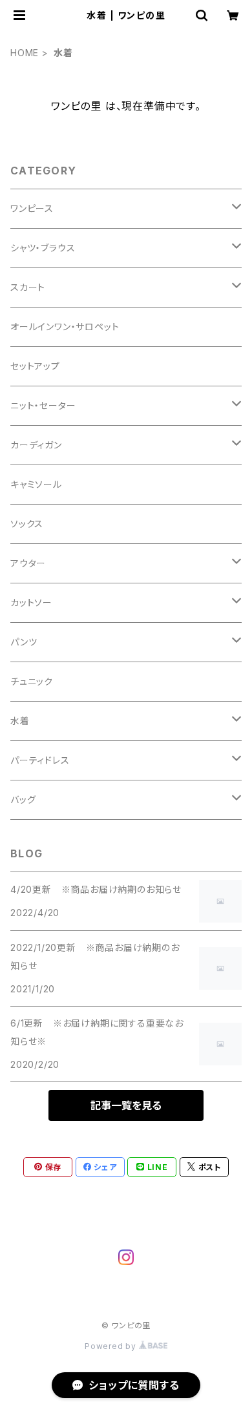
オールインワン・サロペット (64, 326)
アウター (28, 563)
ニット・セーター (43, 405)
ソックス (26, 523)
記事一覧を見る (126, 1105)
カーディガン (36, 444)
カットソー (31, 602)
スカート (27, 287)
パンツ (23, 641)
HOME (24, 52)
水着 (20, 720)
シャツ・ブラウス (42, 247)
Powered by (112, 1346)
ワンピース (32, 208)
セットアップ (35, 366)
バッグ (23, 799)
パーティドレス (40, 760)
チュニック (31, 681)
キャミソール (36, 484)
